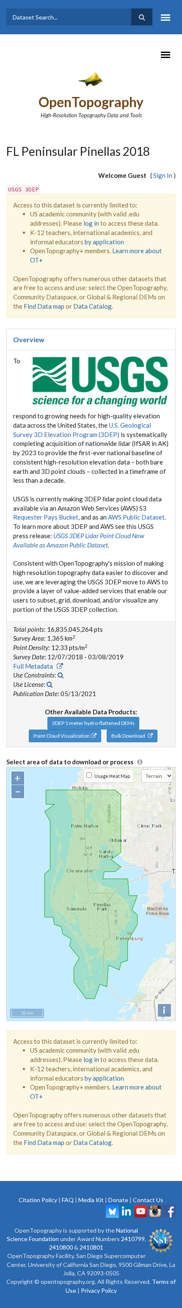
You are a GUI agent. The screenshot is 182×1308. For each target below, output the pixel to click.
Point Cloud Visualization (62, 736)
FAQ (68, 1199)
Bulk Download (129, 736)
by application (104, 242)
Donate (118, 1199)
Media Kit (91, 1199)
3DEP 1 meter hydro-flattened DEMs (93, 723)
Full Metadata (35, 666)
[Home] (91, 79)
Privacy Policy (99, 1290)
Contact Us (148, 1199)
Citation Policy (38, 1199)
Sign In (162, 175)
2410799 (133, 1238)
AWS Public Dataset (136, 517)
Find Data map (44, 306)
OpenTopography (91, 102)
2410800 (61, 1247)
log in (91, 223)
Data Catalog (92, 306)
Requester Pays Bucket (45, 517)
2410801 (91, 1247)
